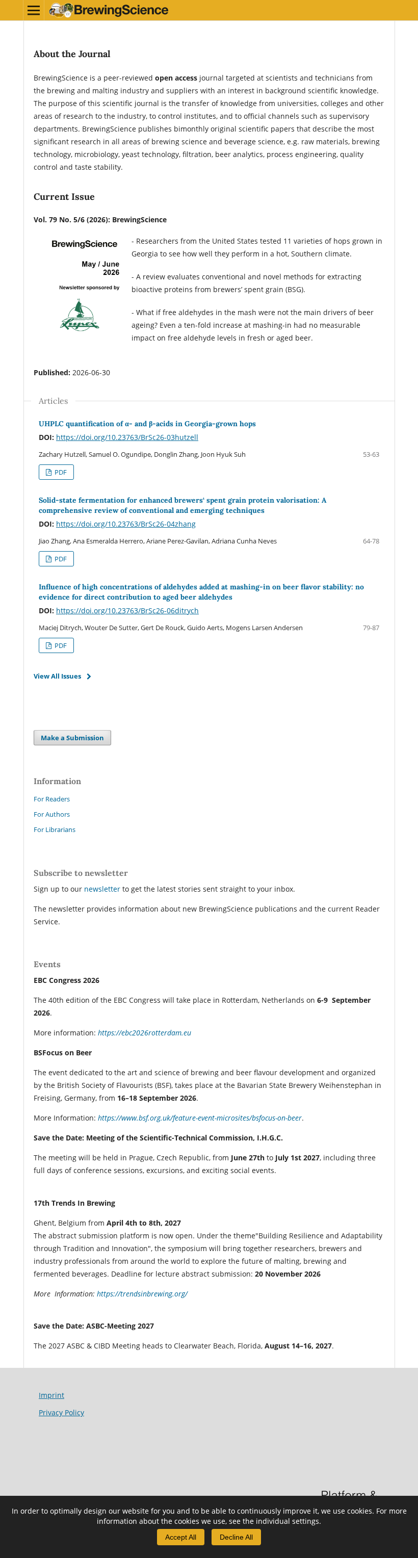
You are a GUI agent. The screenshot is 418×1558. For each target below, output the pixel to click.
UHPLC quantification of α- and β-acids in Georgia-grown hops (147, 423)
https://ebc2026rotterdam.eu (144, 1032)
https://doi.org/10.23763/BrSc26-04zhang (126, 524)
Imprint (51, 1395)
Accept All (180, 1537)
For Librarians (54, 829)
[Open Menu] (33, 10)
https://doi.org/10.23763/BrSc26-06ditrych (127, 610)
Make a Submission (72, 737)
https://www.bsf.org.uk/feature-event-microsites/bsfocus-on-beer (200, 1118)
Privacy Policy (61, 1412)
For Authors (52, 814)
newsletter (103, 889)
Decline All (236, 1537)
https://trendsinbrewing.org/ (142, 1294)
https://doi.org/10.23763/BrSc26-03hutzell (127, 437)
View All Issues (57, 676)
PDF (60, 472)
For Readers (52, 798)
